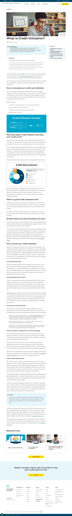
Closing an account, (11, 293)
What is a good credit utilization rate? (56, 53)
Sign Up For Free (65, 4)
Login (36, 475)
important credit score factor (27, 76)
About (38, 4)
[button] (58, 1)
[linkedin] (7, 501)
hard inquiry (37, 315)
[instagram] (12, 501)
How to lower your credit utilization (56, 58)
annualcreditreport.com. (38, 416)
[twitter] (10, 501)
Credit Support (45, 4)
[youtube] (14, 501)
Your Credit (26, 4)
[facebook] (8, 501)
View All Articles (36, 456)
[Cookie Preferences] (2, 514)
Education (33, 4)
